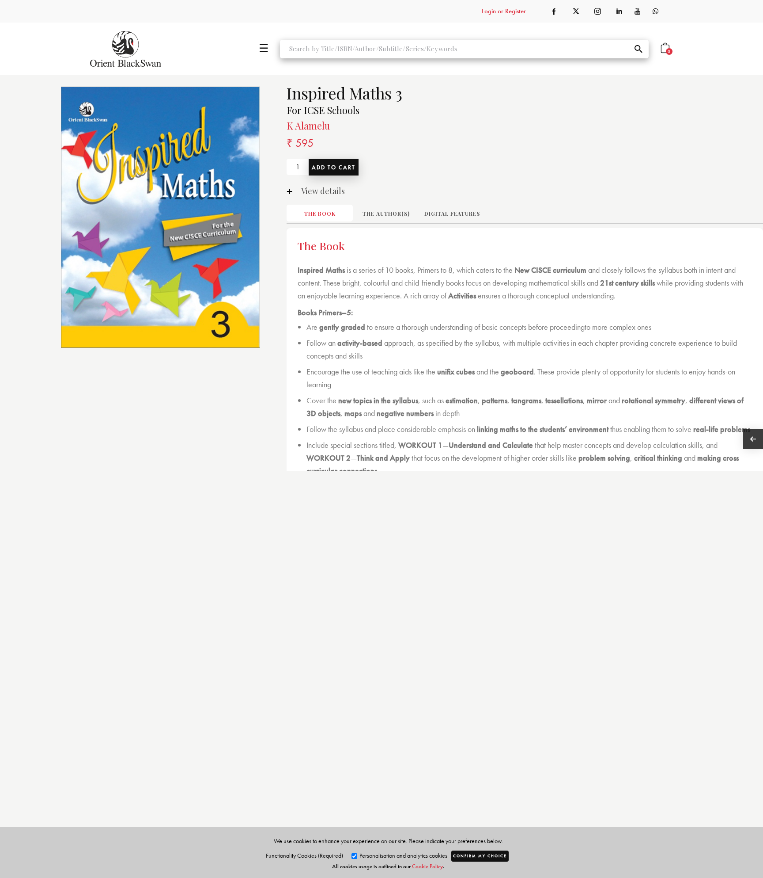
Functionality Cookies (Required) (304, 855)
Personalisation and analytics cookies (402, 855)
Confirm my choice (480, 856)
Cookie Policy (427, 866)
